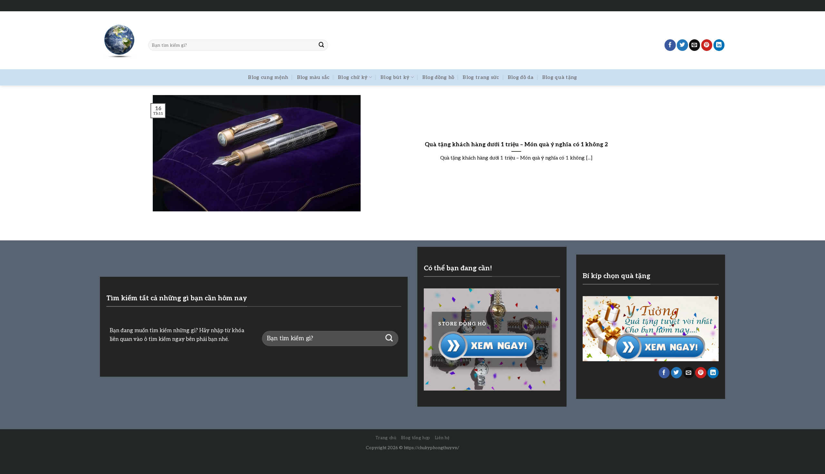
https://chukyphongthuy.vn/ (431, 447)
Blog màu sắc (313, 77)
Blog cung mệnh (268, 77)
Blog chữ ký (352, 77)
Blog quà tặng (559, 77)
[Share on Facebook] (670, 45)
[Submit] (321, 45)
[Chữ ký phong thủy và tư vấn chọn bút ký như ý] (119, 40)
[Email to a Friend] (694, 45)
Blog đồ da (521, 77)
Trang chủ (386, 437)
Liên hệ (442, 437)
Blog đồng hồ (438, 77)
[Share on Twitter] (682, 45)
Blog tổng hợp (415, 437)
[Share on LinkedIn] (719, 45)
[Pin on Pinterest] (707, 45)
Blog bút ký (394, 77)
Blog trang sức (480, 77)
